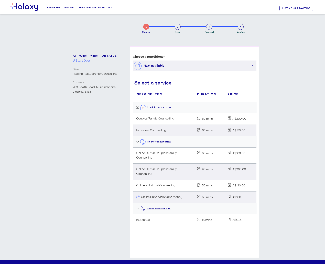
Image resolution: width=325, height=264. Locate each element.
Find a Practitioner (60, 7)
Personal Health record (95, 7)
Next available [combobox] (154, 66)
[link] (146, 28)
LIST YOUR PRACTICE (296, 8)
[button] (253, 66)
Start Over (82, 61)
